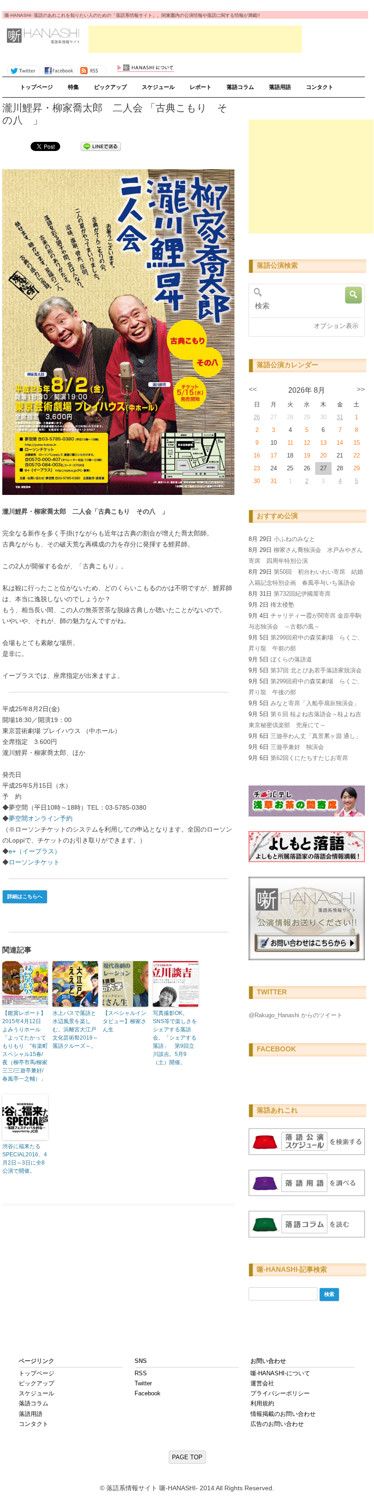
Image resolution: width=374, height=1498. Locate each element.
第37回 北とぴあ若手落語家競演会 (316, 670)
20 (323, 455)
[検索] (304, 306)
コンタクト (319, 87)
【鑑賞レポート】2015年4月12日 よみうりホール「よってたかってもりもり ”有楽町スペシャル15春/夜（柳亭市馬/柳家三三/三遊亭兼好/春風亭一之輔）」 (25, 1046)
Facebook (148, 1393)
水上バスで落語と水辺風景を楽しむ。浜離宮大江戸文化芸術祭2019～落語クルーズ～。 (75, 1029)
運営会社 (262, 1383)
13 (323, 442)
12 (307, 442)
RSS (141, 1373)
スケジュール (158, 87)
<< (253, 389)
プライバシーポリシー (280, 1393)
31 (340, 417)
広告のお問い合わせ (277, 1423)
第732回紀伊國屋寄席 (302, 593)
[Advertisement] (195, 39)
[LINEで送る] (101, 146)
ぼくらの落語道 (291, 659)
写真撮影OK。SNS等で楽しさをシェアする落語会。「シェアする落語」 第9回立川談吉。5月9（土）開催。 (175, 1038)
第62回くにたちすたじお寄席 (309, 757)
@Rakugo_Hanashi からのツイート (296, 1015)
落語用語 (280, 87)
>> (361, 389)
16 (257, 455)
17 (273, 455)
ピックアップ (110, 87)
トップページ (36, 87)
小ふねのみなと (294, 539)
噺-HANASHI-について (280, 1373)
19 (307, 455)
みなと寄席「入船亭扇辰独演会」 (314, 703)
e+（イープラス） (35, 851)
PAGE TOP (187, 1457)
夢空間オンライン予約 (41, 818)
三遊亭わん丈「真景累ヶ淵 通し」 (315, 736)
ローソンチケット (34, 862)
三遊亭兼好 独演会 (297, 747)
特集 (73, 87)
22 (356, 455)
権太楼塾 (282, 604)
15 (356, 442)
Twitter (143, 1383)
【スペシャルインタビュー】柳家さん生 (124, 1021)
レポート (201, 87)
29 (356, 468)
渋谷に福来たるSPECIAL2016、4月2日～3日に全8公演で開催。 (24, 1158)
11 (290, 442)
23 (257, 468)
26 (257, 417)
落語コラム (240, 87)
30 (257, 481)
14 (340, 442)
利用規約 (262, 1403)
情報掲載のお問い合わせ (283, 1413)
